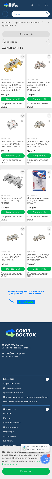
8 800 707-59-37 (12, 344)
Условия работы (12, 422)
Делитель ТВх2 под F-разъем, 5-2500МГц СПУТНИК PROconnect (38, 86)
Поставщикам (10, 427)
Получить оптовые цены (11, 104)
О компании (9, 436)
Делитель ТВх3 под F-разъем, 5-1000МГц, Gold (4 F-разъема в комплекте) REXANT (12, 86)
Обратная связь (11, 383)
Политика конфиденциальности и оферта (25, 397)
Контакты (8, 440)
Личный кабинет (12, 388)
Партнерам (9, 431)
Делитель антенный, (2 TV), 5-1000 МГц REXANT (38, 200)
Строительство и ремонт (27, 22)
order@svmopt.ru (13, 353)
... (45, 22)
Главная (6, 22)
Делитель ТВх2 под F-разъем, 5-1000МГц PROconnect (38, 144)
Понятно (26, 471)
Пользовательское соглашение (20, 401)
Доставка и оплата (13, 392)
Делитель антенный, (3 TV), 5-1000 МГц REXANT (12, 200)
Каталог (7, 418)
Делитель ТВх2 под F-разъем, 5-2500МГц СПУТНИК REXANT (12, 144)
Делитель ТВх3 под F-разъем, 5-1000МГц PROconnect (38, 257)
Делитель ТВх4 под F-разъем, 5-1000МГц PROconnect (12, 257)
